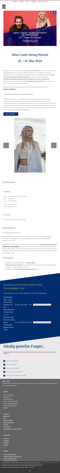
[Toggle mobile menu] (57, 6)
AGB (4, 418)
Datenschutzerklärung (48, 462)
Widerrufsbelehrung (8, 422)
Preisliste (5, 424)
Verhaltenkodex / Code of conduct (12, 429)
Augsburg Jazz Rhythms (9, 454)
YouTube (5, 445)
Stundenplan (6, 427)
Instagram (6, 440)
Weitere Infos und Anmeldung (42, 305)
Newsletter (6, 438)
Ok (30, 471)
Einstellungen (56, 462)
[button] (6, 145)
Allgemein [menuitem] (6, 353)
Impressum (6, 414)
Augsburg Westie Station (9, 458)
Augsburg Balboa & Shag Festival (12, 456)
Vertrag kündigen (8, 420)
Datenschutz (6, 416)
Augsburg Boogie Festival (10, 461)
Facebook (6, 442)
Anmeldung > (9, 227)
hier (46, 293)
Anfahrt (5, 408)
